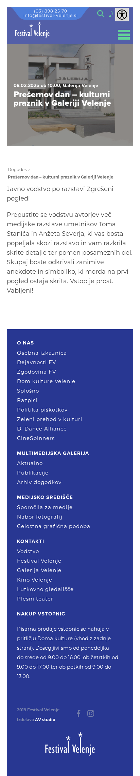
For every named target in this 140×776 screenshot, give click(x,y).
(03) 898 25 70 (50, 11)
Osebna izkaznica (42, 353)
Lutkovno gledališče (45, 589)
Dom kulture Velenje (46, 381)
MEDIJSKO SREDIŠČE (45, 497)
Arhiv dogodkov (39, 482)
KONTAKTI (30, 541)
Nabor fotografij (40, 516)
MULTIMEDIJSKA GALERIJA (53, 453)
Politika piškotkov (42, 409)
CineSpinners (36, 438)
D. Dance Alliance (42, 428)
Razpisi (27, 400)
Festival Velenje (39, 561)
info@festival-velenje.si (50, 15)
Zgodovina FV (36, 372)
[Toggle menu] (124, 35)
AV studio (45, 719)
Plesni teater (35, 598)
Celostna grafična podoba (53, 526)
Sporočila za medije (45, 507)
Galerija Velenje (39, 570)
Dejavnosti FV (36, 362)
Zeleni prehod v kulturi (49, 419)
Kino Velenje (34, 579)
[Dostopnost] (122, 14)
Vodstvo (28, 551)
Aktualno (30, 463)
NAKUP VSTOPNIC (41, 614)
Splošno (28, 390)
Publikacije (33, 472)
